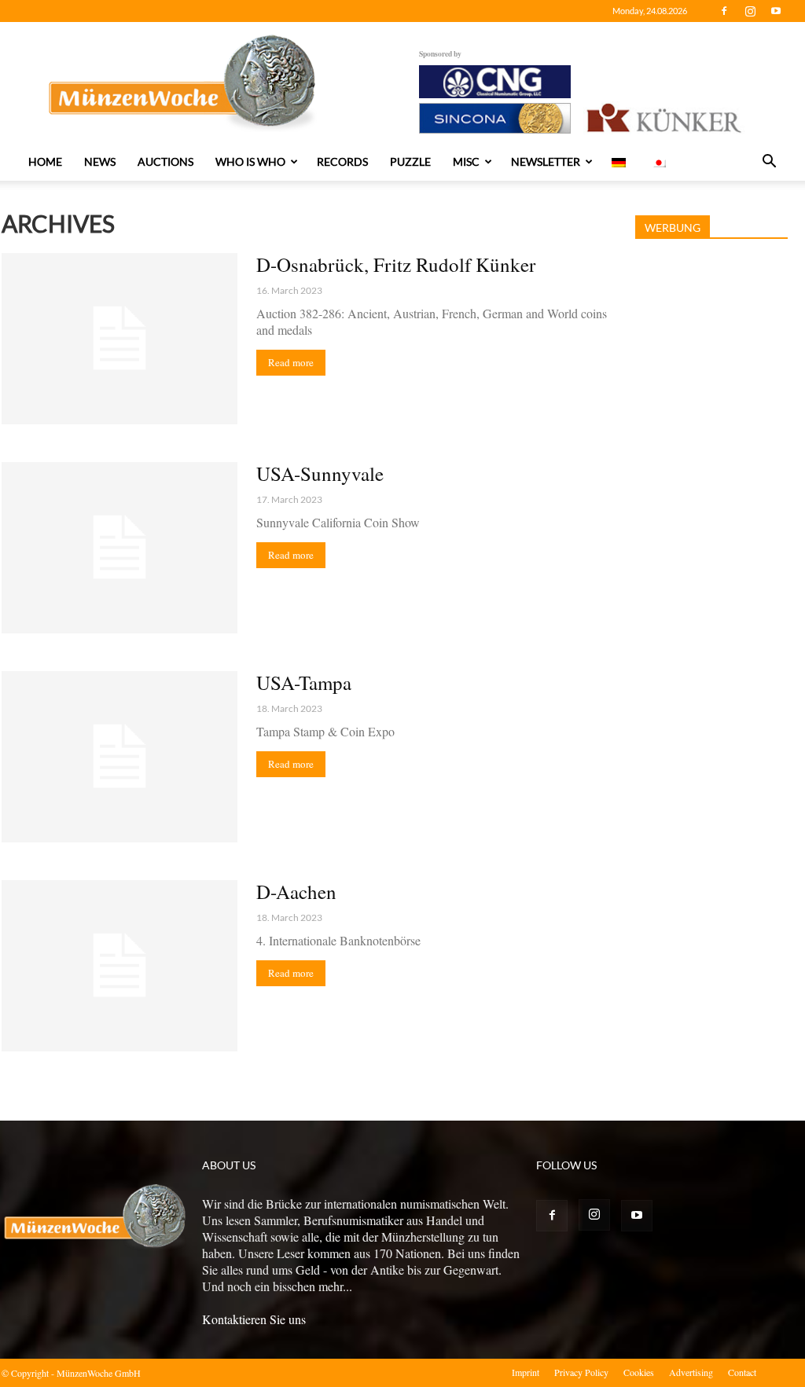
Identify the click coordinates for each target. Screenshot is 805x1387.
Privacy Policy (581, 1372)
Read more (291, 362)
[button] (769, 162)
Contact (742, 1372)
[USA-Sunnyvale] (119, 547)
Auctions (165, 161)
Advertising (691, 1372)
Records (342, 161)
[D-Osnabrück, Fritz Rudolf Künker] (119, 338)
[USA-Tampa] (119, 756)
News (100, 161)
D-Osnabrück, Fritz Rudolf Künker (395, 264)
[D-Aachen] (119, 965)
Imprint (525, 1372)
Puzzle (410, 161)
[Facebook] (724, 11)
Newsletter (545, 161)
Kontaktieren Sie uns (254, 1319)
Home (45, 161)
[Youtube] (776, 11)
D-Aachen (296, 891)
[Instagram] (750, 11)
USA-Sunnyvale (320, 473)
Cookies (638, 1372)
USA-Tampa (303, 682)
